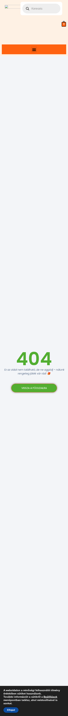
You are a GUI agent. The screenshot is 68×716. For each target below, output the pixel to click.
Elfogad (11, 710)
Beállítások (50, 696)
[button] (34, 49)
